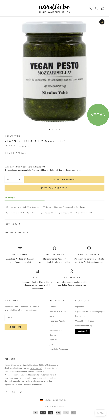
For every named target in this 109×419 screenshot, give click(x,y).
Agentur (8, 384)
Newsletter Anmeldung (59, 349)
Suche (52, 316)
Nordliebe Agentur (57, 320)
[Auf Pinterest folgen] (20, 392)
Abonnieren (16, 327)
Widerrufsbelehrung (83, 325)
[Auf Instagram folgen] (13, 392)
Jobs (51, 344)
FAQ (51, 325)
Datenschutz (80, 316)
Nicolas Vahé (12, 136)
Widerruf (82, 331)
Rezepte (53, 334)
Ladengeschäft (55, 330)
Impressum (79, 306)
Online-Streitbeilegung (84, 320)
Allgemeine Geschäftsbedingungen (89, 311)
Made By (53, 339)
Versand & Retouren (58, 311)
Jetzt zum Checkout (54, 188)
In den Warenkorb (64, 179)
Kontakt (52, 306)
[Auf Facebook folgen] (6, 392)
